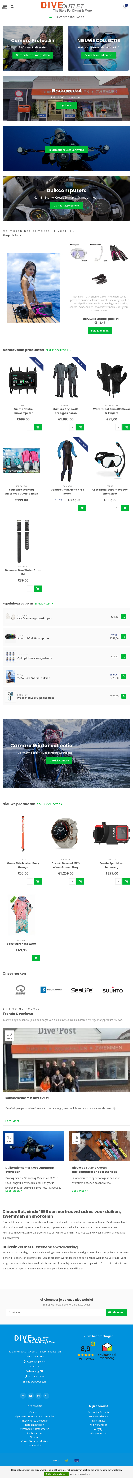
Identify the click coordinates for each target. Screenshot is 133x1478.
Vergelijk (98, 1429)
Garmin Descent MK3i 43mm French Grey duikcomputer (65, 867)
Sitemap (34, 1437)
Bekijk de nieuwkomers (98, 55)
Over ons (34, 1412)
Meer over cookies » (80, 1474)
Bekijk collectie (58, 350)
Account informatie (98, 1412)
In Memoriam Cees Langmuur (66, 149)
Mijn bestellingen (98, 1416)
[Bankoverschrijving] (56, 1460)
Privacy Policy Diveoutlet (34, 1420)
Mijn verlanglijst (98, 1424)
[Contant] (66, 1460)
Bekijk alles (43, 603)
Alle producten (98, 1433)
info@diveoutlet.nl (36, 1381)
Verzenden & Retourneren (34, 1429)
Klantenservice (34, 1433)
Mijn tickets (98, 1420)
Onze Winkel (35, 1445)
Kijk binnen (66, 105)
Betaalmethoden (34, 1424)
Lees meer (13, 1121)
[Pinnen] (77, 1460)
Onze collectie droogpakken (33, 55)
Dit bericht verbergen (56, 1474)
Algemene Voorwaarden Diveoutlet (34, 1416)
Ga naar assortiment (66, 205)
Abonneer (118, 1312)
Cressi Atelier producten (34, 1441)
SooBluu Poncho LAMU (21, 944)
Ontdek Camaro (59, 760)
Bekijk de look (100, 330)
